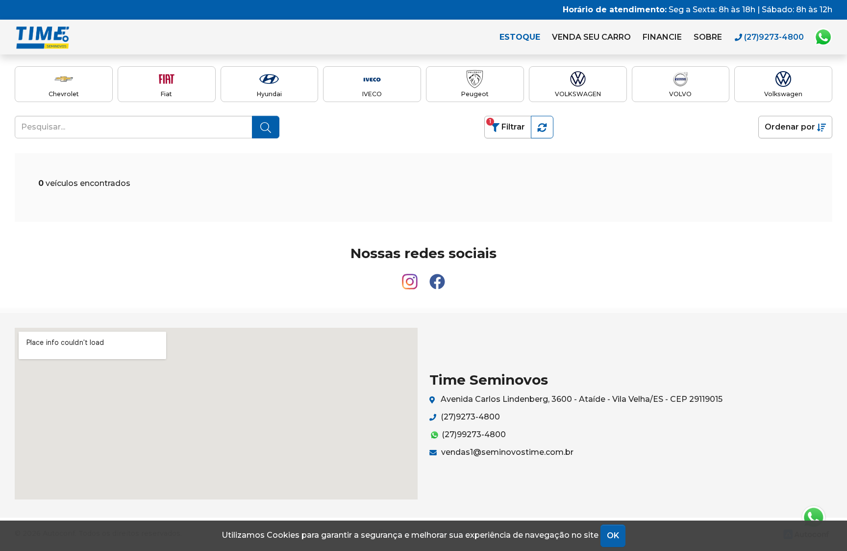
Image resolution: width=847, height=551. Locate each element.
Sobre (708, 37)
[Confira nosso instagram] (410, 277)
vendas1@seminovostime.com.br (506, 452)
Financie (662, 37)
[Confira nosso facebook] (437, 277)
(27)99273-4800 (473, 434)
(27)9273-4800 (469, 416)
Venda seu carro (591, 37)
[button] (542, 127)
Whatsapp (823, 37)
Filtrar (507, 124)
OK (613, 535)
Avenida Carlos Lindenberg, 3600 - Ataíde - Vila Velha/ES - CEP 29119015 (580, 399)
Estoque (519, 37)
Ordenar (790, 126)
